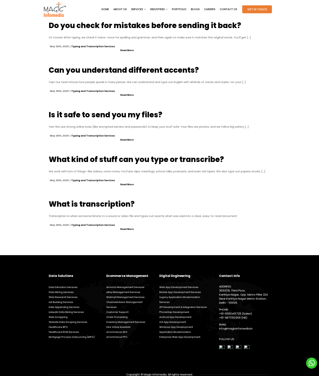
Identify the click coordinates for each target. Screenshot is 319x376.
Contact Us (228, 9)
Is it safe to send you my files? (105, 115)
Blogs (195, 9)
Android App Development (175, 317)
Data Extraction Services (63, 287)
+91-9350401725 (230, 313)
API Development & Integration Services (183, 307)
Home (105, 9)
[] (238, 347)
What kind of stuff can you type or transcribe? (136, 159)
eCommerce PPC (116, 337)
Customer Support (117, 312)
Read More (127, 50)
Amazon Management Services (125, 287)
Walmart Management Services (125, 297)
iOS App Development (172, 322)
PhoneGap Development (174, 312)
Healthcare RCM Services (64, 332)
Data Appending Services (64, 307)
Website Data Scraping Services (68, 322)
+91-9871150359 (230, 318)
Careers (209, 9)
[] (222, 347)
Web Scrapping (58, 317)
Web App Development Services (178, 287)
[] (247, 347)
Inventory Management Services (125, 322)
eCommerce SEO (116, 332)
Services (137, 9)
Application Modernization (175, 332)
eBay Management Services (123, 292)
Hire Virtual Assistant (118, 327)
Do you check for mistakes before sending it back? (145, 25)
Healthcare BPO (58, 327)
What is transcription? (92, 204)
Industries (157, 9)
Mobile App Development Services (180, 292)
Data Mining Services (61, 292)
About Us (120, 9)
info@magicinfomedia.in (236, 328)
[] (230, 347)
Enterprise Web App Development (179, 337)
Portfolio (179, 9)
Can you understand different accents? (124, 70)
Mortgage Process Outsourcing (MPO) (72, 337)
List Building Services (61, 302)
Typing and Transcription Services (93, 46)
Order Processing (117, 317)
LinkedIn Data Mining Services (66, 312)
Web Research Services (63, 297)
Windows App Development (176, 327)
